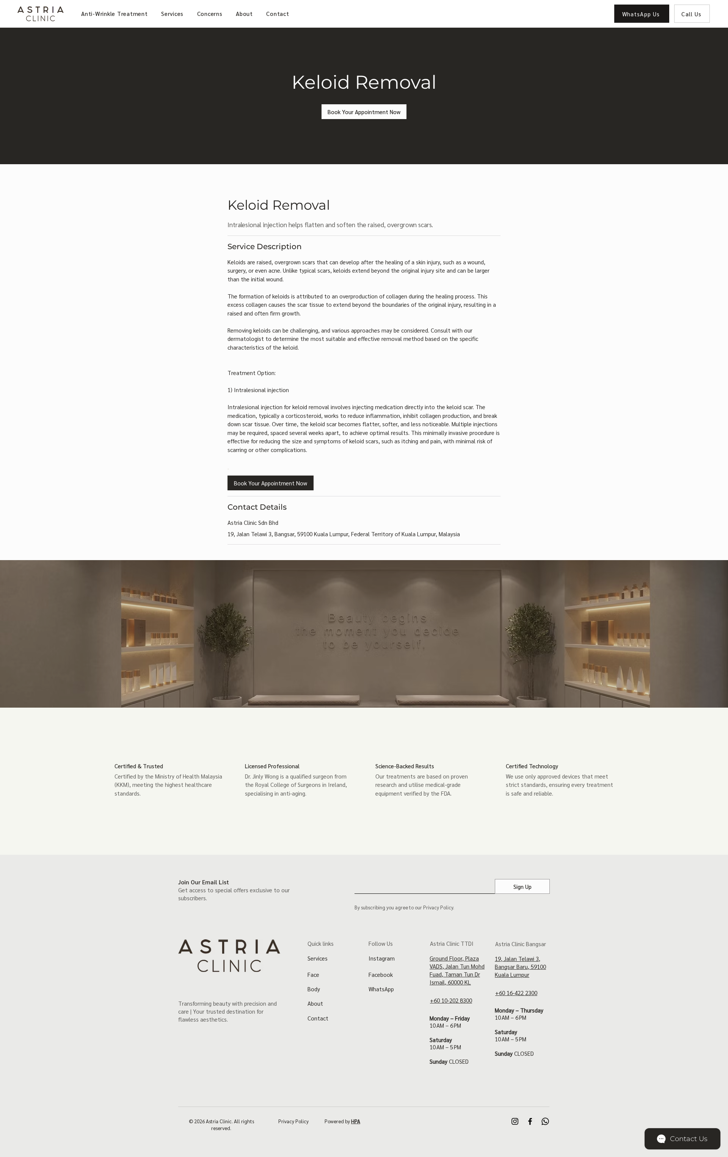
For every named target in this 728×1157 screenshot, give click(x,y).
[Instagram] (514, 1121)
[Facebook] (530, 1121)
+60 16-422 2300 (516, 992)
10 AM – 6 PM (445, 1025)
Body (314, 988)
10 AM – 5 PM (445, 1046)
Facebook (381, 974)
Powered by (342, 1121)
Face (313, 974)
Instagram (382, 958)
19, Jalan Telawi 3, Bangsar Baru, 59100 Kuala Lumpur (520, 966)
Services (318, 958)
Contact (318, 1018)
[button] (173, 13)
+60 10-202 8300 (451, 1000)
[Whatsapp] (545, 1121)
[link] (364, 111)
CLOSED (459, 1061)
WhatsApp (381, 988)
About (315, 1003)
